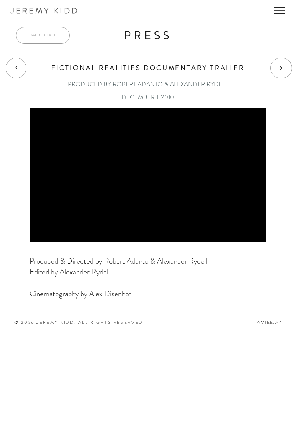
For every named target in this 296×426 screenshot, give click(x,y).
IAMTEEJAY (269, 322)
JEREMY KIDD (45, 10)
